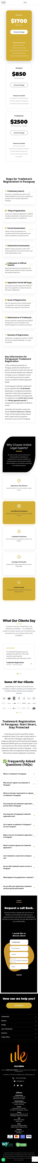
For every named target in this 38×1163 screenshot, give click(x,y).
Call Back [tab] (18, 900)
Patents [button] (3, 1021)
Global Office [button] (5, 1037)
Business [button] (4, 1033)
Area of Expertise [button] (6, 1029)
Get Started (19, 1005)
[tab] (19, 1017)
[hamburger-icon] (25, 2)
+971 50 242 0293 (20, 1078)
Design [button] (3, 1025)
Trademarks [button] (5, 1016)
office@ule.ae (20, 1081)
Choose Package (19, 85)
